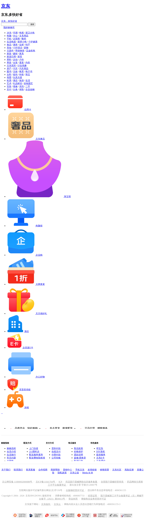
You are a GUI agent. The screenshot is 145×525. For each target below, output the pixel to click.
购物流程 (11, 448)
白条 (15, 89)
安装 (9, 86)
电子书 (28, 71)
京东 (5, 6)
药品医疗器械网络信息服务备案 (82, 482)
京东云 (57, 504)
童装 (21, 62)
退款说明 (78, 454)
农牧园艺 (28, 83)
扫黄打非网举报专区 (100, 515)
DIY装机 (100, 451)
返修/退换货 (80, 458)
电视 (21, 33)
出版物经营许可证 (75, 490)
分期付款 (56, 454)
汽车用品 (23, 68)
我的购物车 (9, 27)
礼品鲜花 (17, 83)
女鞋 (9, 74)
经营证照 (93, 495)
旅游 (21, 80)
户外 (21, 59)
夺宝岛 (99, 448)
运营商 (16, 38)
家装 (9, 53)
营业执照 (73, 499)
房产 (9, 68)
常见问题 (11, 458)
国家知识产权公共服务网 (126, 515)
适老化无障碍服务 (114, 515)
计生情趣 (22, 65)
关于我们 (5, 469)
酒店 (15, 80)
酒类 (15, 44)
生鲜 (21, 44)
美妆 (9, 47)
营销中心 (67, 469)
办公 (15, 36)
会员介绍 (11, 451)
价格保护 (78, 451)
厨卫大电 (30, 33)
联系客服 (30, 469)
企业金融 (30, 89)
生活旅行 (11, 454)
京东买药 (11, 65)
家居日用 (11, 56)
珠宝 (27, 74)
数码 (24, 38)
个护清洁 (17, 47)
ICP (61, 482)
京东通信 (100, 461)
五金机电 (30, 50)
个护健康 (32, 41)
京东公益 (74, 472)
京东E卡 (100, 458)
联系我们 (18, 469)
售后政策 (78, 448)
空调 (15, 33)
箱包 (15, 74)
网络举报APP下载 (84, 515)
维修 (15, 86)
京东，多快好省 (9, 21)
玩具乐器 (17, 77)
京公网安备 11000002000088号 (17, 482)
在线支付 (56, 451)
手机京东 (79, 469)
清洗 (21, 86)
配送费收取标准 (37, 458)
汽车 (15, 68)
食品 (9, 44)
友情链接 (92, 469)
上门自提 (33, 448)
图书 (9, 71)
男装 (9, 62)
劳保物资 (19, 50)
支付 (9, 89)
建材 (15, 53)
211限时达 (34, 451)
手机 (9, 38)
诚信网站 (52, 515)
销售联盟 (104, 469)
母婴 (9, 77)
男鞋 (9, 59)
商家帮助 (55, 469)
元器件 (10, 50)
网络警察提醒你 (36, 515)
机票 (9, 80)
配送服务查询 (36, 454)
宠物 (26, 47)
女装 (15, 62)
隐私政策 (62, 472)
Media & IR (87, 472)
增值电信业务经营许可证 (93, 499)
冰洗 (9, 33)
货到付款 (56, 448)
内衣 (27, 62)
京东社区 (116, 469)
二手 (27, 86)
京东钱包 (46, 504)
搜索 (31, 24)
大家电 (10, 461)
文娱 (15, 71)
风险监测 (129, 469)
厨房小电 (22, 41)
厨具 (20, 56)
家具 (21, 53)
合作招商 (42, 469)
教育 (21, 71)
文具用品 (23, 36)
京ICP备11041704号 (46, 482)
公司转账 (56, 458)
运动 (15, 59)
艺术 (9, 83)
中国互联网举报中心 (68, 515)
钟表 (21, 74)
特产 (27, 44)
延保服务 (100, 454)
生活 (27, 80)
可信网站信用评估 (20, 515)
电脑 (9, 36)
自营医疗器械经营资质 (112, 482)
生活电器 (11, 41)
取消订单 (78, 461)
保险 (21, 89)
